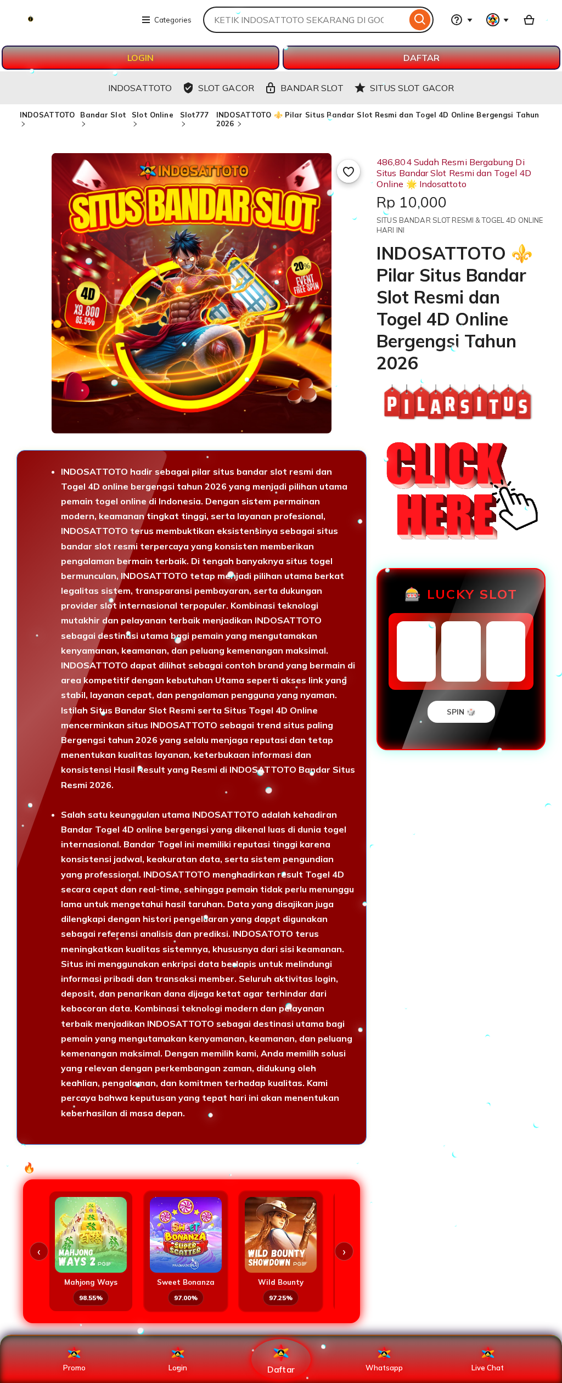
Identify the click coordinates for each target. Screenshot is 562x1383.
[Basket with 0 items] (529, 20)
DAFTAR (421, 57)
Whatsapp (384, 1367)
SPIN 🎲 (461, 711)
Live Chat (487, 1367)
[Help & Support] (461, 20)
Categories (173, 19)
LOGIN (140, 57)
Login (177, 1367)
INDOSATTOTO (47, 114)
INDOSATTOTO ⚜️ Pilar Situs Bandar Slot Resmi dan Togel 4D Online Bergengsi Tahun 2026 (377, 119)
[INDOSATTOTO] (75, 26)
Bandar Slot (103, 114)
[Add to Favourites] (348, 171)
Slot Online (152, 114)
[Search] (420, 20)
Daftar (281, 1369)
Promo (74, 1367)
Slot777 (194, 114)
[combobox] (305, 20)
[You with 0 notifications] (498, 20)
